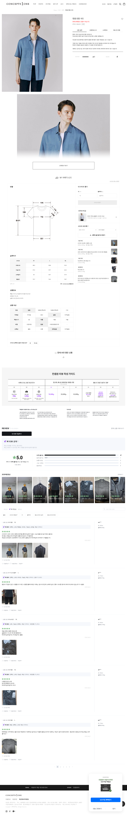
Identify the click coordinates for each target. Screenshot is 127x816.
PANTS (41, 4)
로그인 (103, 4)
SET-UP (55, 4)
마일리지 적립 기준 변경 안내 (39, 787)
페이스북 (117, 57)
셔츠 (63, 10)
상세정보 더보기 (63, 166)
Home (55, 10)
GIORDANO (83, 4)
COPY (83, 24)
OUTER (48, 4)
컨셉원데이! (76, 787)
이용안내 (8, 799)
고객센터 (115, 4)
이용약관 (14, 799)
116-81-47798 (18, 804)
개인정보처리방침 (24, 799)
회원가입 (109, 4)
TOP (34, 4)
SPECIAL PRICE (71, 4)
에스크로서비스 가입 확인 (69, 804)
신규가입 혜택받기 (105, 800)
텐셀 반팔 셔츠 (69, 10)
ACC (62, 4)
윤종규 (80, 802)
